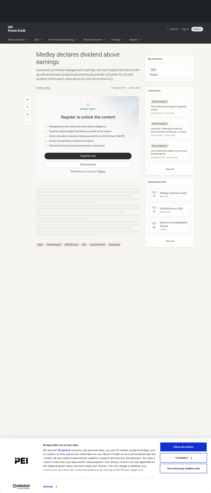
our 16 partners (62, 450)
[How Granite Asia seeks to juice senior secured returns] (169, 151)
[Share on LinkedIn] (27, 99)
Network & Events (93, 39)
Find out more (88, 164)
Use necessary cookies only (183, 468)
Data (36, 39)
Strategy (115, 39)
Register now (88, 155)
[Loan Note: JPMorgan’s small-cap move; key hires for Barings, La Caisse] (169, 129)
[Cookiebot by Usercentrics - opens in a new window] (21, 486)
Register (197, 29)
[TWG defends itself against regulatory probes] (169, 107)
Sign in (185, 29)
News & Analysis (16, 39)
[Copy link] (27, 122)
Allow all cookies (183, 446)
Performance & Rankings (61, 39)
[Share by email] (27, 114)
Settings (48, 486)
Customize (181, 457)
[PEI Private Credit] (17, 29)
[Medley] (169, 72)
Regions (133, 39)
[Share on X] (27, 107)
